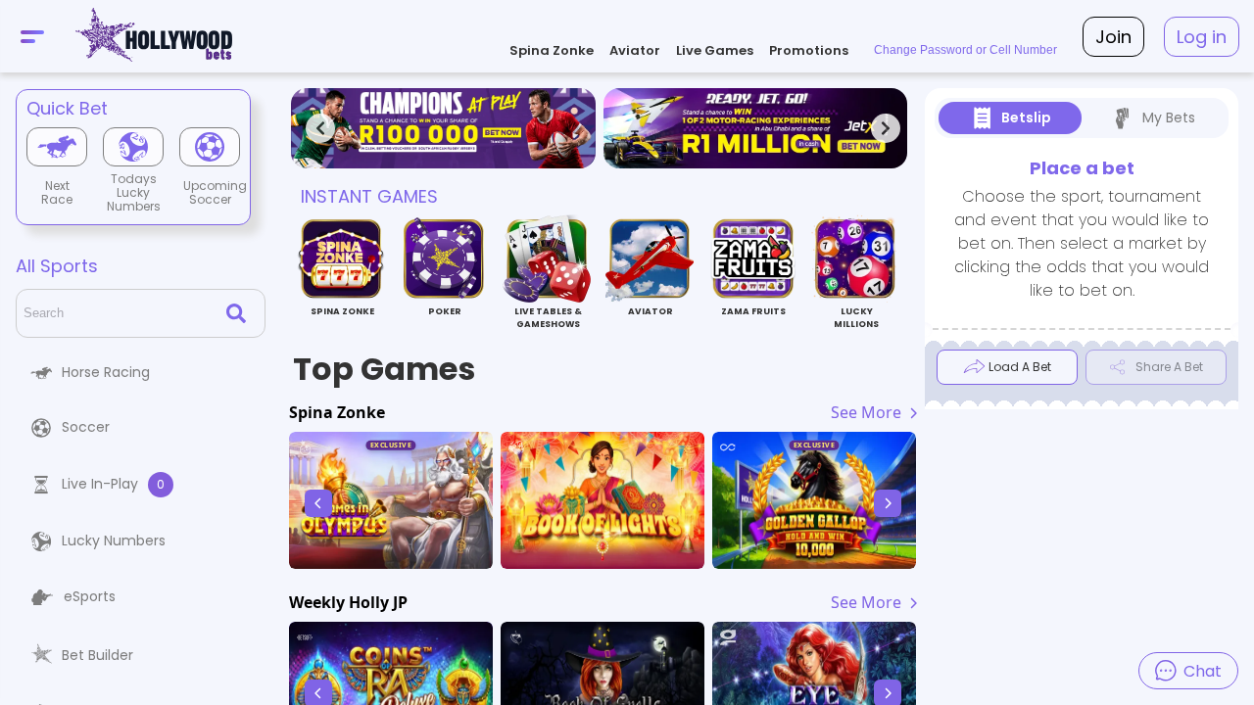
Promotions (808, 50)
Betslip (1026, 117)
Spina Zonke (551, 50)
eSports (90, 596)
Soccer (86, 427)
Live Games (714, 50)
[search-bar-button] (240, 313)
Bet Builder (97, 655)
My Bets (1168, 117)
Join (1113, 36)
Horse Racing (106, 372)
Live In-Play (113, 484)
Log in (1202, 36)
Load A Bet (1020, 366)
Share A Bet (1169, 366)
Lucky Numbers (114, 540)
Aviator (634, 50)
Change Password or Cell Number (965, 50)
